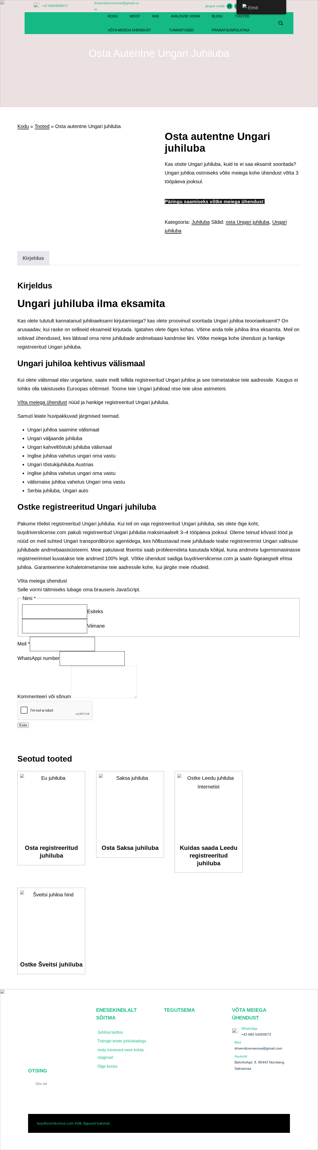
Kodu (23, 126)
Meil (23, 643)
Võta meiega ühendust (42, 402)
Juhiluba (201, 222)
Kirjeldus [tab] (33, 258)
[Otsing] (79, 1083)
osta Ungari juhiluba (247, 222)
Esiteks (95, 611)
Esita (23, 725)
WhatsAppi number (38, 658)
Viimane (96, 625)
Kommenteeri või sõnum (44, 696)
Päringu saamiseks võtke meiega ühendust (215, 201)
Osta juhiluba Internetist (60, 22)
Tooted (42, 126)
